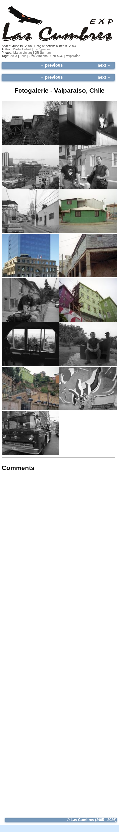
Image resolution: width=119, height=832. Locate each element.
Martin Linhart (22, 49)
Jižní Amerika (38, 56)
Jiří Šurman (42, 49)
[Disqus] (58, 560)
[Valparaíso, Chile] (31, 122)
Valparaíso (73, 56)
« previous (52, 65)
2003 (13, 56)
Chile (23, 56)
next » (104, 65)
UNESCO (56, 56)
